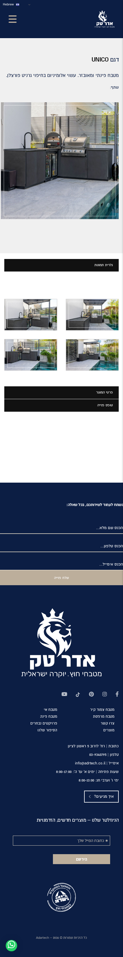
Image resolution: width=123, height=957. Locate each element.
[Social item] (117, 695)
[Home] (104, 19)
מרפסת (103, 716)
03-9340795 (97, 754)
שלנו (47, 730)
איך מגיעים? (103, 796)
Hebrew (9, 4)
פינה (48, 716)
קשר (107, 723)
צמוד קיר (102, 709)
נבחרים (43, 723)
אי (50, 709)
